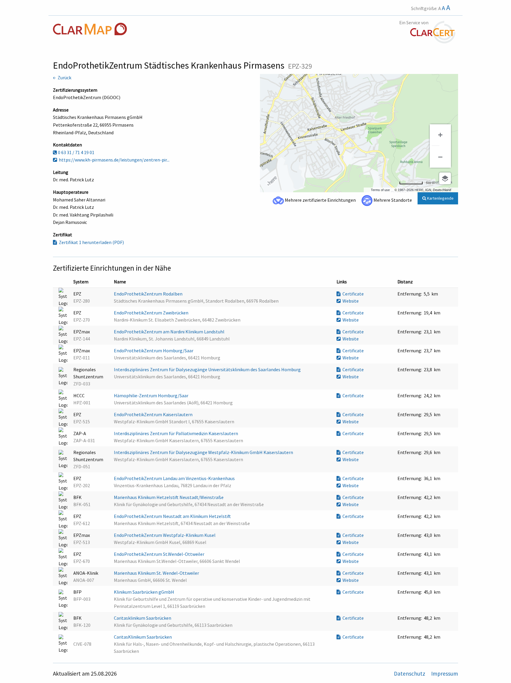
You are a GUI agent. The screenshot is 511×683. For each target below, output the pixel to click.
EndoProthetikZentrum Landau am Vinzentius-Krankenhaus (175, 478)
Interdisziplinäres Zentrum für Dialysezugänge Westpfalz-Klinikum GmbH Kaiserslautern (204, 452)
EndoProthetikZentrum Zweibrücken (151, 313)
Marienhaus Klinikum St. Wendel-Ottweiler (157, 573)
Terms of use (380, 190)
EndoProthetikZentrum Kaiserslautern (153, 414)
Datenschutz (410, 673)
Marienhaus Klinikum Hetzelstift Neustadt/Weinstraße (169, 497)
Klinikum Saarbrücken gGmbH (144, 592)
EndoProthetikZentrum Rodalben (148, 294)
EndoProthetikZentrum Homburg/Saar (154, 350)
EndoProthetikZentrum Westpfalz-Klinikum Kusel (165, 535)
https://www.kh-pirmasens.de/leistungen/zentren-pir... (113, 160)
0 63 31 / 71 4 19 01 (75, 152)
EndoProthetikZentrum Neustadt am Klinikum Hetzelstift (173, 516)
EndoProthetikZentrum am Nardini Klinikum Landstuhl (169, 332)
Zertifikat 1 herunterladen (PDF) (90, 242)
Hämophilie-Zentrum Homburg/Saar (151, 395)
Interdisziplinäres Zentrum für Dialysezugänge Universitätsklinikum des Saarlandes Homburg (208, 369)
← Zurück (62, 77)
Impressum (444, 673)
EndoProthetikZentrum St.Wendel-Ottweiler (159, 554)
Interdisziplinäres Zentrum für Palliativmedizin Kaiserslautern (176, 433)
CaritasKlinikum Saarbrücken (143, 637)
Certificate (352, 294)
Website (350, 301)
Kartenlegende (440, 198)
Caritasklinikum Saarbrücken (143, 618)
